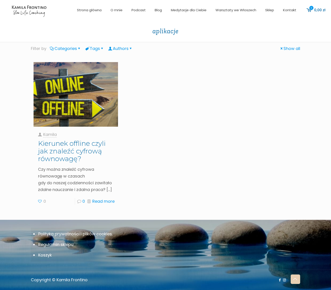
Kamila (50, 134)
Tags (95, 48)
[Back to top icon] (295, 279)
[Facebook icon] (279, 280)
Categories (65, 48)
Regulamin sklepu (55, 244)
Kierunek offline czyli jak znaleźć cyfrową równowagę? (72, 151)
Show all (291, 48)
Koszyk (45, 255)
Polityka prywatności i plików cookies (75, 234)
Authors (121, 48)
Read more (103, 201)
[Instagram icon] (284, 280)
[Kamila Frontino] (29, 10)
